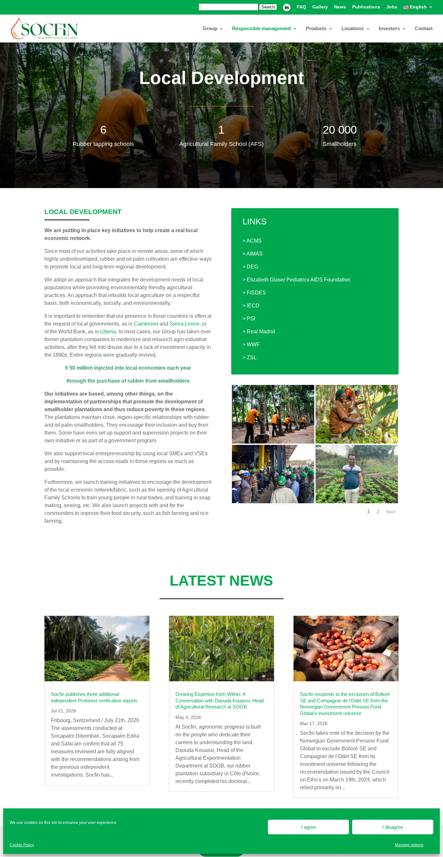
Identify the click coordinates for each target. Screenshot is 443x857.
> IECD (251, 305)
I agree (308, 827)
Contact (424, 28)
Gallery (320, 7)
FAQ (301, 7)
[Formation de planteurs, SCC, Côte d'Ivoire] (357, 442)
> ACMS (252, 241)
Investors (389, 28)
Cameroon (146, 324)
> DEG (250, 266)
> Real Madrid (259, 331)
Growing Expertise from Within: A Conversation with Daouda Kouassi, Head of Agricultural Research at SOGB (219, 700)
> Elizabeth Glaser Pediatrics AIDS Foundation (296, 279)
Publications (366, 7)
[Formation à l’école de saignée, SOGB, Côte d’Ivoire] (273, 442)
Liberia (108, 331)
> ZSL (250, 357)
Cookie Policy (22, 845)
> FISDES (254, 292)
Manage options (409, 845)
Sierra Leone (184, 324)
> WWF (251, 344)
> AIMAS (253, 253)
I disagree (392, 827)
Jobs (391, 7)
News (340, 7)
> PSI (249, 318)
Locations (352, 28)
